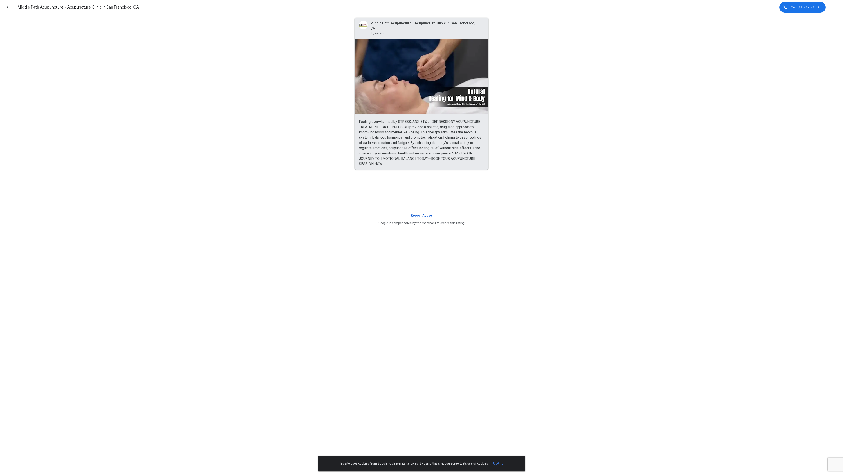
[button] (481, 26)
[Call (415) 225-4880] (802, 7)
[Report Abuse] (421, 215)
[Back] (7, 7)
